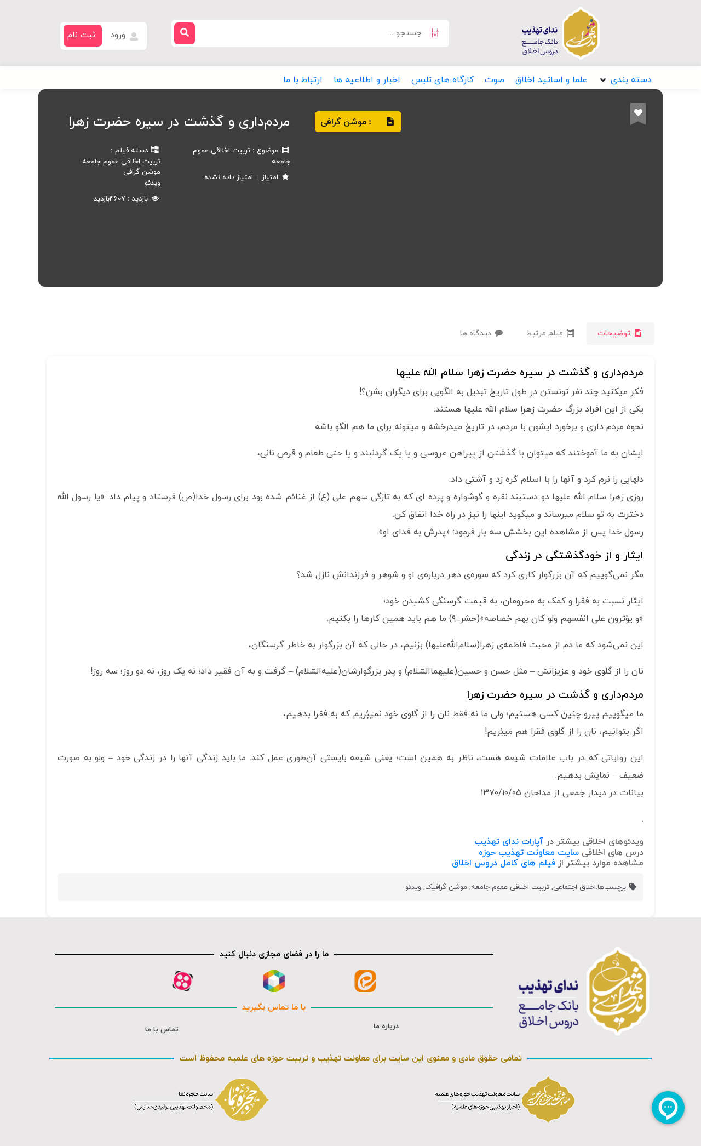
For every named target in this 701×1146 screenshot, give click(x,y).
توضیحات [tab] (615, 333)
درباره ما (386, 1026)
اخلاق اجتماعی (574, 887)
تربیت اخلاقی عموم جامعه (121, 162)
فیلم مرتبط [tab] (545, 333)
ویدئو (152, 183)
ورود (119, 35)
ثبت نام (81, 35)
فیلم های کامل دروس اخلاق (503, 863)
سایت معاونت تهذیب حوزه (529, 853)
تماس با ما (162, 1030)
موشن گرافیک (446, 887)
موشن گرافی (141, 172)
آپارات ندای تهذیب (508, 842)
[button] (625, 80)
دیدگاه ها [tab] (476, 333)
